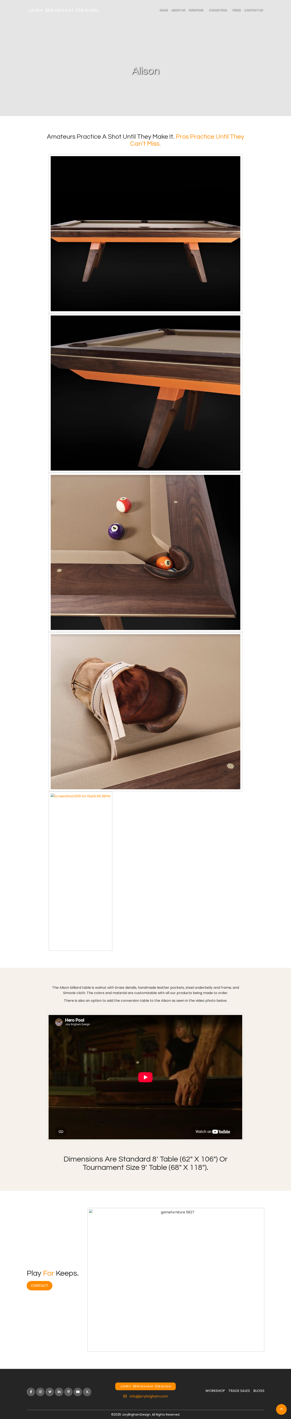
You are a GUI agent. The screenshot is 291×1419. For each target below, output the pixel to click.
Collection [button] (218, 10)
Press (236, 10)
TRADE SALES (239, 1390)
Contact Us (253, 10)
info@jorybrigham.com (148, 1396)
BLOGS (258, 1390)
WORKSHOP (215, 1390)
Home (163, 10)
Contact (39, 1285)
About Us (178, 10)
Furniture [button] (195, 10)
